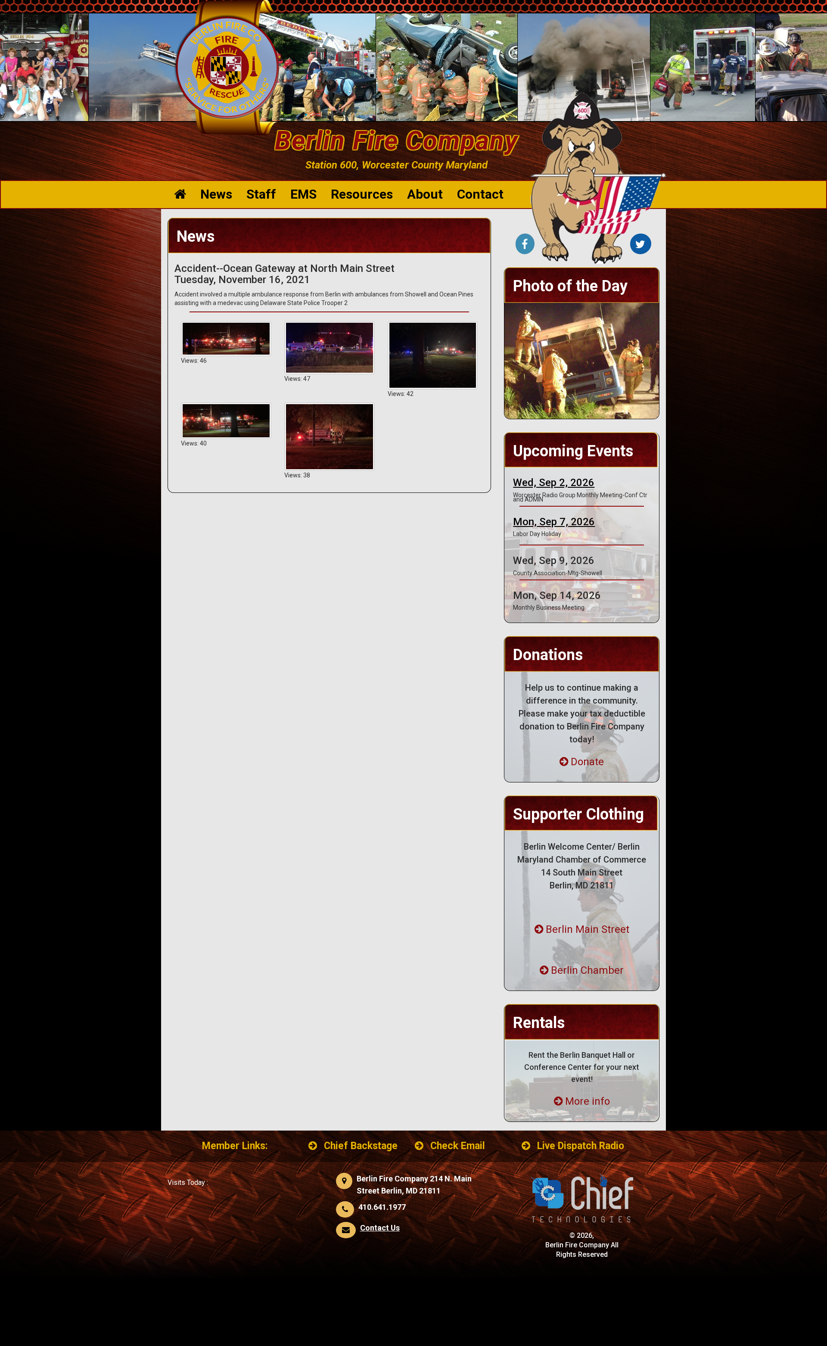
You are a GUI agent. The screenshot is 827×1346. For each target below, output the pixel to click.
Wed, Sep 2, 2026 (553, 483)
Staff (261, 194)
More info (587, 1101)
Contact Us (380, 1227)
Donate (587, 762)
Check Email (457, 1146)
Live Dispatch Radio (580, 1146)
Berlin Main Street (587, 929)
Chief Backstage (361, 1146)
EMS (303, 194)
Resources (362, 194)
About (425, 194)
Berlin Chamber (587, 970)
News (216, 194)
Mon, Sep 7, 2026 (554, 522)
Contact (480, 194)
